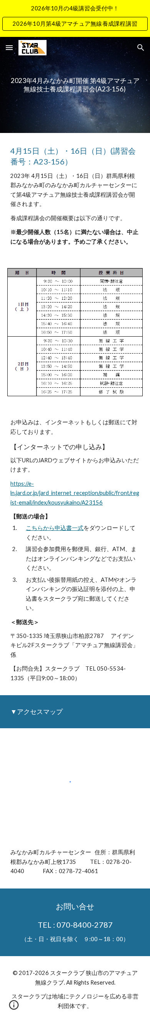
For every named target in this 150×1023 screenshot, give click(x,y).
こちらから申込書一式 (54, 528)
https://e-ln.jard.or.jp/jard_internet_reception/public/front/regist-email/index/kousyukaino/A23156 (74, 493)
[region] (75, 18)
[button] (9, 47)
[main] (75, 84)
